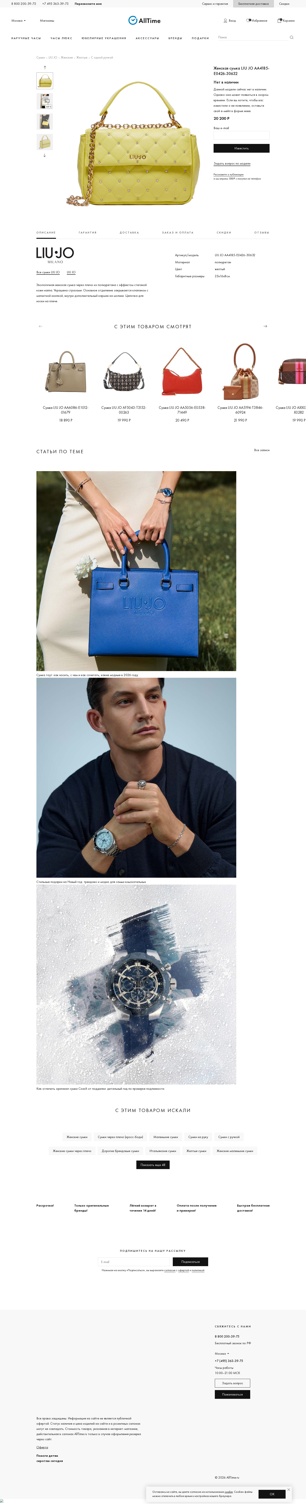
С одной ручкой (102, 58)
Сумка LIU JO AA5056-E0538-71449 (182, 410)
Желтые (81, 58)
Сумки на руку (198, 1137)
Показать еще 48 (153, 1165)
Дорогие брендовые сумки (120, 1151)
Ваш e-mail (221, 128)
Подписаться (190, 1261)
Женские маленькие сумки (235, 1151)
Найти (292, 37)
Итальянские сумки (162, 1151)
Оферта (42, 1447)
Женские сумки (77, 1137)
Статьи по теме (60, 451)
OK (272, 1494)
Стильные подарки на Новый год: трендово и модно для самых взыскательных (91, 882)
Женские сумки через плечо (72, 1151)
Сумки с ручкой (229, 1137)
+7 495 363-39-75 (55, 3)
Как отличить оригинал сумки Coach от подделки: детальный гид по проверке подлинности (100, 1088)
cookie (229, 1492)
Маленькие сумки (165, 1137)
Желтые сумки (196, 1151)
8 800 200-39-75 (23, 3)
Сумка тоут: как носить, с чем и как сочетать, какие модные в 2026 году (87, 675)
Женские (67, 58)
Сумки (40, 58)
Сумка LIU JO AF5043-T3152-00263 (123, 410)
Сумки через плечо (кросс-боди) (120, 1137)
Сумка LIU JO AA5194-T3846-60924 (240, 410)
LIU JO (53, 58)
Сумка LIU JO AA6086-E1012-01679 (65, 410)
